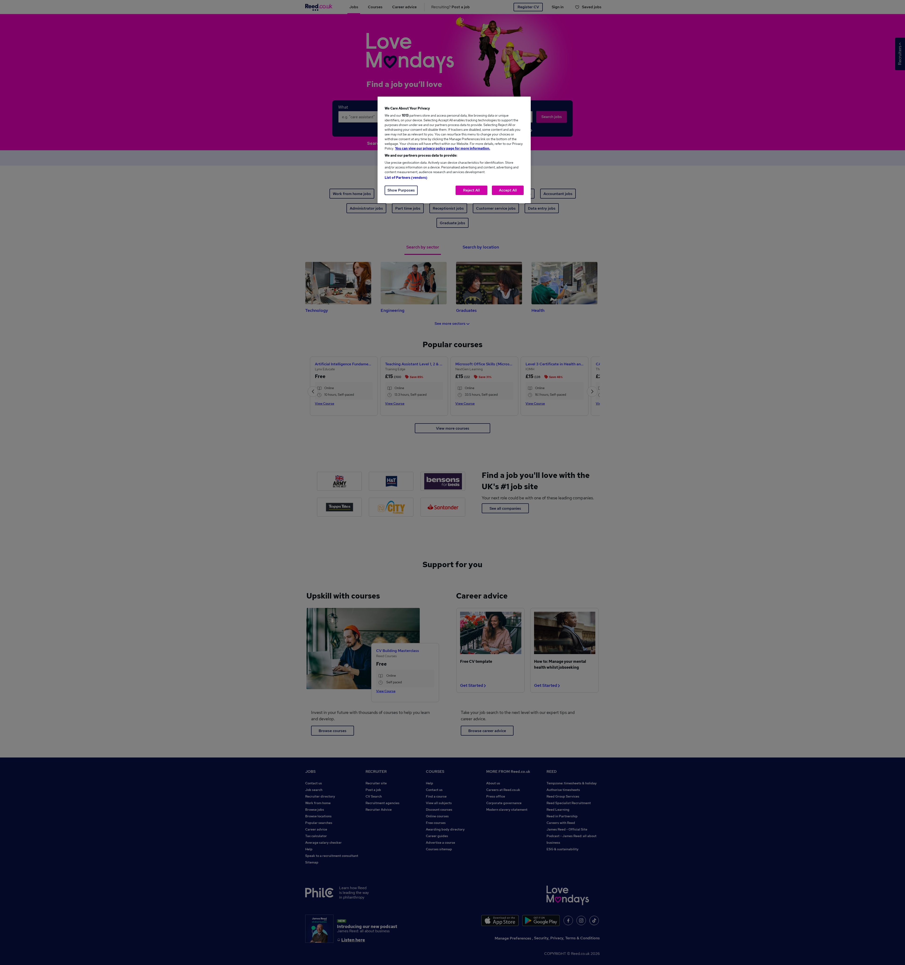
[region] (454, 150)
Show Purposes (401, 190)
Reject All (471, 190)
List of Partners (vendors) (406, 177)
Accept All (508, 190)
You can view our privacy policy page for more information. (442, 148)
